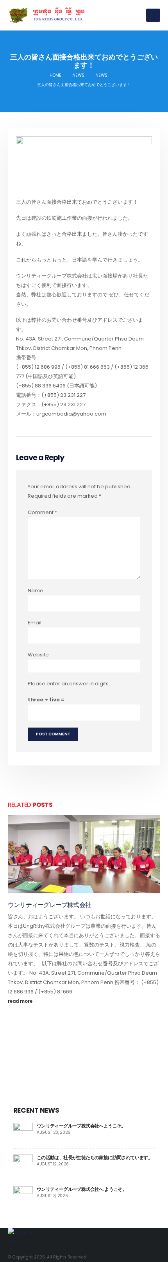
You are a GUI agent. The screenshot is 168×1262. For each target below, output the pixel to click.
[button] (153, 15)
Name (35, 590)
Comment (42, 512)
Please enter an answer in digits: (69, 683)
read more (21, 1001)
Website (38, 654)
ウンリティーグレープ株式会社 (49, 905)
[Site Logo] (47, 15)
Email (34, 622)
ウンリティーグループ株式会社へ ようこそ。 (82, 1189)
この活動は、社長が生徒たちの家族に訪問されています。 (94, 1157)
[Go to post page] (84, 854)
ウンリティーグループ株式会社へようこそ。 (81, 1125)
